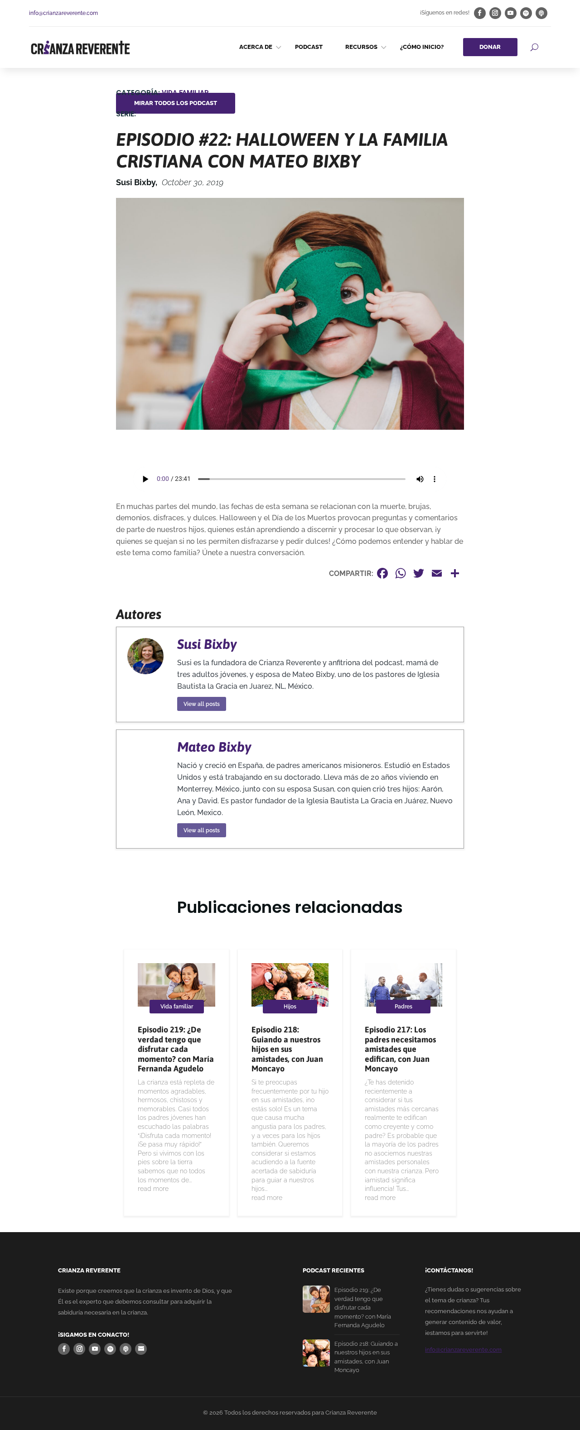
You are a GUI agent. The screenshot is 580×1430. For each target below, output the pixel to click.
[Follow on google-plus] (541, 13)
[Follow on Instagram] (495, 13)
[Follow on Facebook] (480, 13)
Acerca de (255, 46)
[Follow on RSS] (141, 1349)
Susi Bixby (207, 644)
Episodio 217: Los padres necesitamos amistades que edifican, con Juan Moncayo (400, 1049)
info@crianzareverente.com (63, 13)
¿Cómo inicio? (422, 46)
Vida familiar (185, 93)
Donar (490, 46)
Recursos (361, 46)
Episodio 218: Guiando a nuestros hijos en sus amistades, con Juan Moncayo (287, 1049)
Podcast (309, 46)
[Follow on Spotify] (526, 13)
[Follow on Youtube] (511, 13)
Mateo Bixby (214, 746)
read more (153, 1188)
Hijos (290, 1006)
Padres (403, 1006)
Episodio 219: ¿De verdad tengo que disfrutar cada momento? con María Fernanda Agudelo (176, 1049)
